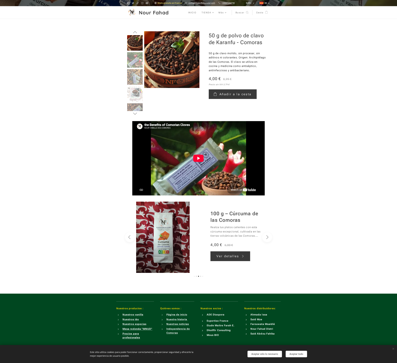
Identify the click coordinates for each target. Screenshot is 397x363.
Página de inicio (176, 314)
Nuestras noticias (177, 324)
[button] (242, 12)
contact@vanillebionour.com (201, 3)
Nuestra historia (177, 319)
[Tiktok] (138, 3)
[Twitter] (133, 3)
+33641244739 (228, 3)
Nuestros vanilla (133, 314)
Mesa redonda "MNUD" (137, 328)
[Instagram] (142, 3)
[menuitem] (192, 12)
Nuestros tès (131, 319)
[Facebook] (128, 3)
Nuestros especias (134, 324)
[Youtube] (147, 3)
